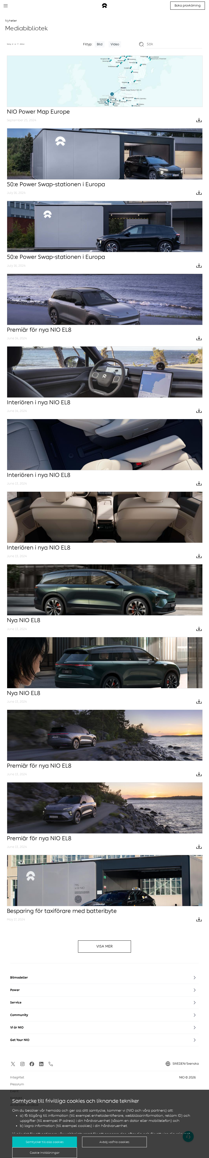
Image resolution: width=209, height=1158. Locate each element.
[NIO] (104, 5)
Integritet (17, 1077)
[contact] (51, 1064)
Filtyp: (87, 44)
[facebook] (32, 1064)
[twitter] (13, 1064)
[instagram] (22, 1064)
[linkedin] (41, 1064)
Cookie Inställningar (44, 1153)
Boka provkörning (188, 5)
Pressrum (17, 1084)
